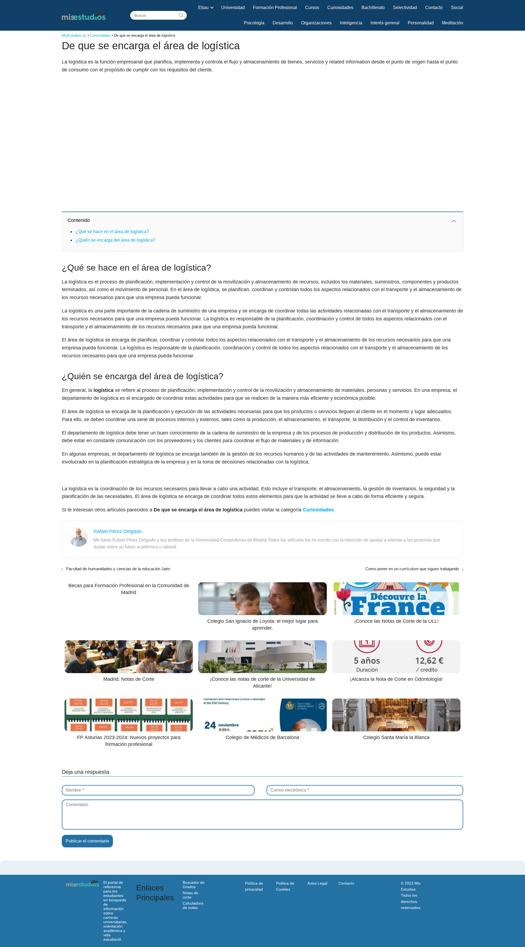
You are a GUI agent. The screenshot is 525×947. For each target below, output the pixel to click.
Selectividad (405, 7)
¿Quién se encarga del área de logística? (115, 240)
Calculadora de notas (193, 905)
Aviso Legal (317, 883)
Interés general (385, 23)
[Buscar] (181, 15)
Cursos (312, 7)
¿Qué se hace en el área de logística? (112, 231)
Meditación (452, 23)
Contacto (434, 7)
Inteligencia (351, 23)
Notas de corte (190, 895)
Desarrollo (283, 23)
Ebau (203, 7)
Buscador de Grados (194, 884)
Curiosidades (340, 7)
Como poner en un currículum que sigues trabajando (412, 568)
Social (457, 7)
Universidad (233, 7)
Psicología (254, 23)
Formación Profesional (275, 7)
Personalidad (421, 23)
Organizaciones (316, 23)
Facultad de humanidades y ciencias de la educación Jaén (118, 568)
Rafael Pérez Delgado (118, 531)
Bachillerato (373, 7)
